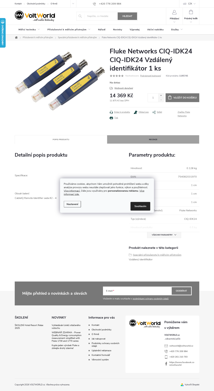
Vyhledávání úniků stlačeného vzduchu (66, 327)
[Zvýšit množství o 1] (161, 95)
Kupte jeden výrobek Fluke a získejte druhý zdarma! (65, 347)
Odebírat (181, 290)
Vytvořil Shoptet (192, 384)
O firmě (54, 3)
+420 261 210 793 (178, 356)
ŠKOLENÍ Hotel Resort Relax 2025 (29, 327)
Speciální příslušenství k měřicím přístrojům (157, 255)
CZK (190, 3)
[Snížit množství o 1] (161, 100)
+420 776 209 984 (178, 351)
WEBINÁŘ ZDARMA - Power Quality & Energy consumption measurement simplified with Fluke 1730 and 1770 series (66, 336)
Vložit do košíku (185, 97)
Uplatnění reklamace (101, 350)
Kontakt (18, 3)
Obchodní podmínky (36, 3)
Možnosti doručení (124, 88)
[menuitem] (29, 30)
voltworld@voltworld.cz (181, 345)
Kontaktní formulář (101, 355)
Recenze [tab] (153, 139)
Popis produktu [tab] (61, 139)
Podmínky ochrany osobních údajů (105, 344)
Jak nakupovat (98, 338)
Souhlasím (140, 206)
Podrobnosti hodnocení (150, 76)
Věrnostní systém (100, 359)
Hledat (127, 16)
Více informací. (72, 190)
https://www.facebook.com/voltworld (181, 363)
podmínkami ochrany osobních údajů (151, 298)
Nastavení (72, 204)
